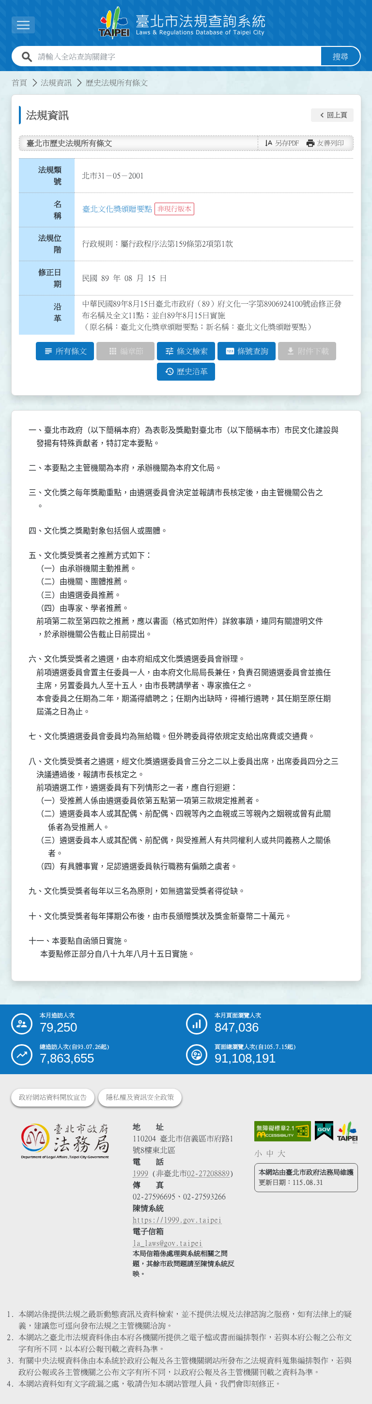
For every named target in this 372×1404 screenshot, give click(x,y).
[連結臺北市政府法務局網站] (64, 1141)
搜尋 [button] (340, 56)
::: (6, 77)
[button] (332, 115)
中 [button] (270, 1153)
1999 (140, 1173)
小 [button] (258, 1153)
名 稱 (60, 210)
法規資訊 (56, 83)
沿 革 (60, 312)
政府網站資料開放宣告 (53, 1097)
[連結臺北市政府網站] (347, 1132)
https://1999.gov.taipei (177, 1220)
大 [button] (281, 1153)
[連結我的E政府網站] (324, 1131)
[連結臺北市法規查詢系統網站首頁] (182, 23)
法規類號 (50, 175)
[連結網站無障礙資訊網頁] (282, 1131)
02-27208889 (208, 1173)
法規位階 (50, 243)
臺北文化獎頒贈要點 (117, 209)
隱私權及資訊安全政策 (140, 1097)
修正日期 (50, 278)
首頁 (19, 83)
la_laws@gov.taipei (167, 1243)
